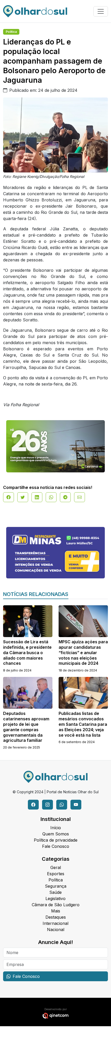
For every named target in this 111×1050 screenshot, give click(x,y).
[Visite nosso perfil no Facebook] (33, 805)
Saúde (55, 892)
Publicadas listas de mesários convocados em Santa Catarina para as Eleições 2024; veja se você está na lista (83, 724)
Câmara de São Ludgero (56, 904)
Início (55, 827)
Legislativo (55, 898)
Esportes (55, 873)
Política (11, 32)
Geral (55, 867)
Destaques (55, 917)
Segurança (55, 886)
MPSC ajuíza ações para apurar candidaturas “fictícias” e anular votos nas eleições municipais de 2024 (83, 652)
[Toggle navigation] (100, 11)
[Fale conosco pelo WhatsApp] (61, 805)
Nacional (55, 929)
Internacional (55, 923)
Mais (55, 910)
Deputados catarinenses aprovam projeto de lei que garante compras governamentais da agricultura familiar (26, 727)
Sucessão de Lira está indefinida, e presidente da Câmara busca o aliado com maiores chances (27, 652)
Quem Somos (55, 833)
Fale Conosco (55, 846)
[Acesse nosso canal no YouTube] (75, 805)
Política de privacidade (55, 840)
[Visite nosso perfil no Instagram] (47, 805)
